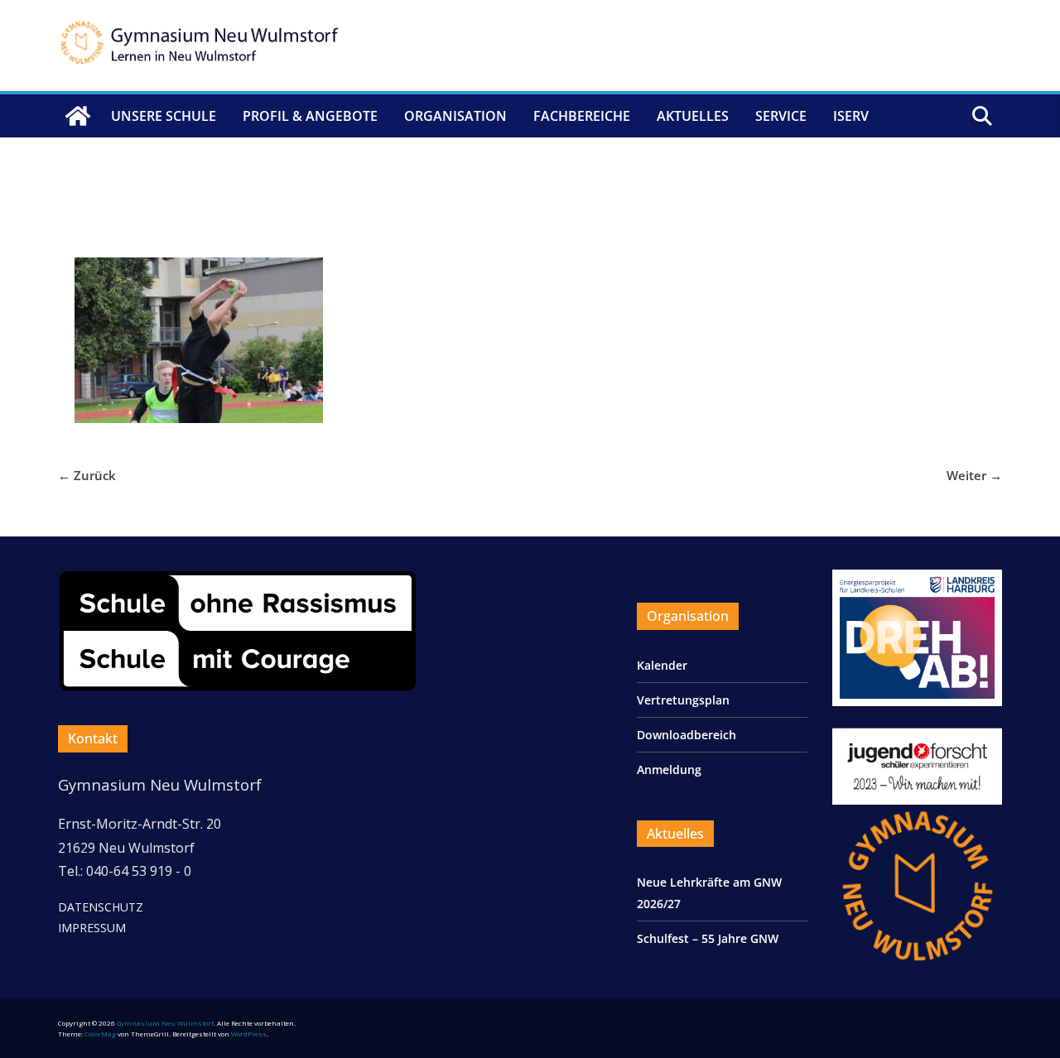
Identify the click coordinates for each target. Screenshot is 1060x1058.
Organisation (455, 116)
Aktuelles (693, 116)
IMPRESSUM (92, 927)
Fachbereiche (581, 116)
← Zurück (87, 475)
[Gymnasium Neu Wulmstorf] (78, 116)
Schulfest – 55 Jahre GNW (707, 938)
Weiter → (974, 475)
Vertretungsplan (683, 700)
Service (781, 116)
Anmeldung (669, 769)
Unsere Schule (163, 116)
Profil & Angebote (310, 116)
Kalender (662, 665)
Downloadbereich (686, 735)
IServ (851, 116)
